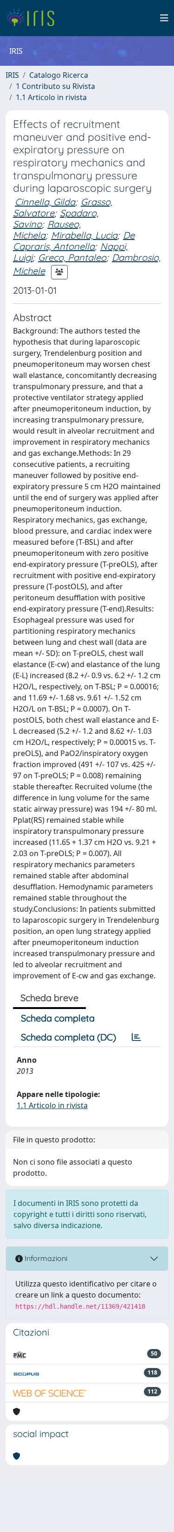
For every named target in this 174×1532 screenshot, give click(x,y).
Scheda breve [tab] (49, 997)
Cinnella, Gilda (45, 202)
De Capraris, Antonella (74, 240)
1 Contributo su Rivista (55, 86)
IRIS (12, 75)
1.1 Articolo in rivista (51, 97)
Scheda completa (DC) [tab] (68, 1037)
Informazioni (45, 1258)
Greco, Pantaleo (72, 257)
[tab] (136, 1037)
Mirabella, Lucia (84, 235)
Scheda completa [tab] (58, 1018)
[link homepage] (34, 18)
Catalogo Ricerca (58, 75)
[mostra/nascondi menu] (164, 18)
